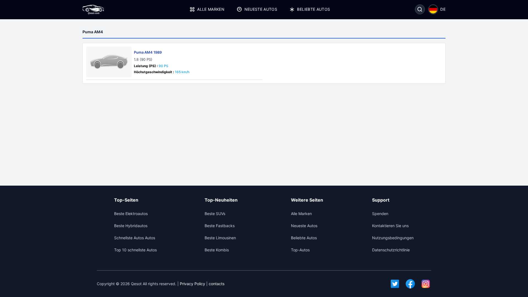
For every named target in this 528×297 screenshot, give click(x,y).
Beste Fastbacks (220, 225)
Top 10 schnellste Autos (135, 250)
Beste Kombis (217, 250)
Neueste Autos (260, 9)
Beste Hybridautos (130, 225)
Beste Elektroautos (131, 213)
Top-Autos (300, 250)
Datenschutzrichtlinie (391, 250)
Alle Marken (210, 9)
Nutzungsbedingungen (393, 237)
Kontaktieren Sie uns (390, 225)
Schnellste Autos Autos (134, 237)
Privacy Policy (192, 283)
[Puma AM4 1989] (109, 61)
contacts (216, 283)
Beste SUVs (215, 213)
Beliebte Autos (313, 9)
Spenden (380, 213)
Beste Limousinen (220, 237)
